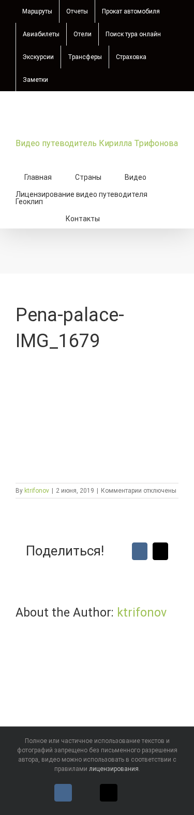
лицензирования (114, 769)
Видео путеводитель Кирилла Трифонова (97, 143)
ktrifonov (36, 490)
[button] (126, 217)
